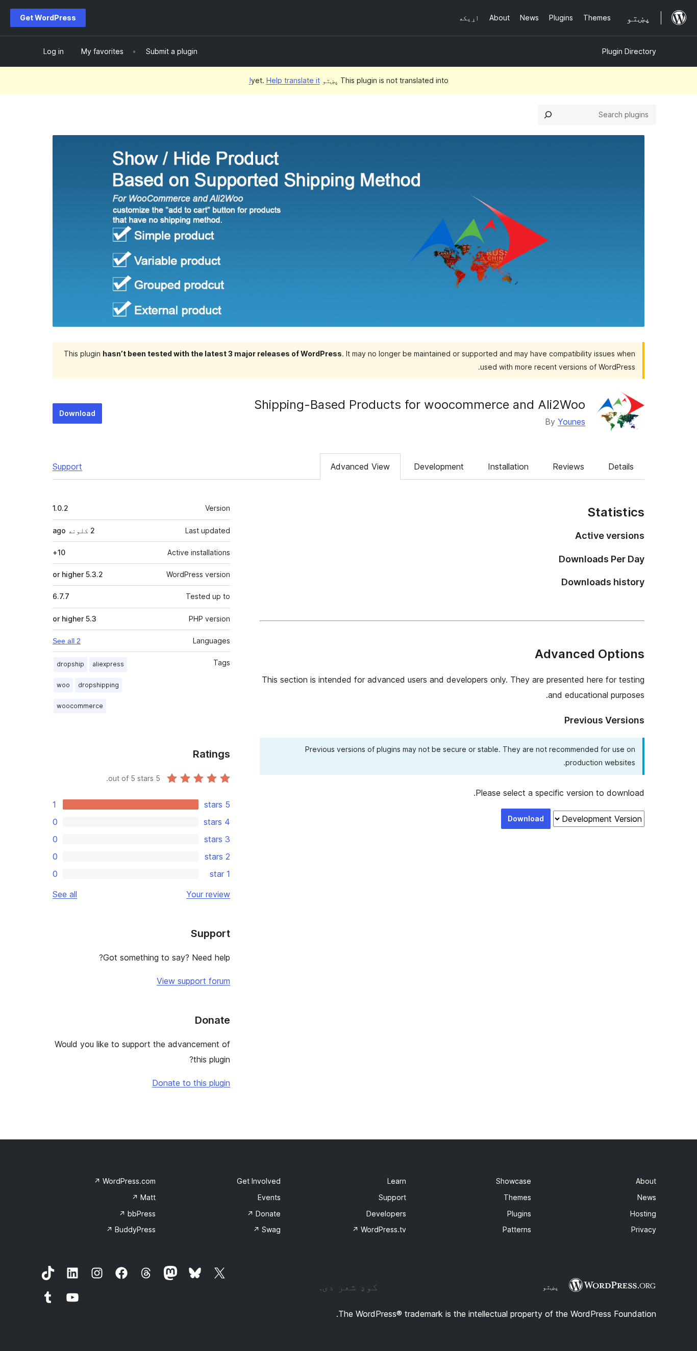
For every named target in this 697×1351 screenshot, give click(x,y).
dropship (70, 664)
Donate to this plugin (191, 1083)
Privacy (643, 1229)
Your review (208, 894)
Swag (267, 1229)
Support (67, 466)
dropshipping (98, 685)
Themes (517, 1197)
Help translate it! (284, 80)
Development (439, 466)
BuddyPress (131, 1229)
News (646, 1197)
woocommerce (80, 706)
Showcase (513, 1181)
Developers (386, 1213)
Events (269, 1197)
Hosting (643, 1213)
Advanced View (360, 466)
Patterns (517, 1229)
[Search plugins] (548, 115)
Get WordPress (48, 17)
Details (621, 466)
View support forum (193, 981)
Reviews (568, 466)
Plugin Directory (629, 51)
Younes (571, 422)
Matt (144, 1197)
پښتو (550, 1287)
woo (63, 685)
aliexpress (108, 664)
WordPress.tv (379, 1229)
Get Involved (259, 1181)
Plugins (519, 1213)
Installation (508, 466)
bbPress (137, 1213)
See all (65, 894)
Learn (396, 1181)
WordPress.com (125, 1181)
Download (77, 413)
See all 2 (67, 641)
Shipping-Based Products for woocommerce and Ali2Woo (419, 404)
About (646, 1181)
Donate (264, 1213)
